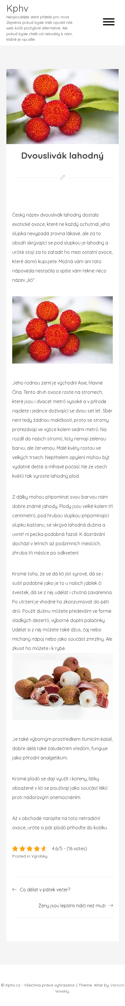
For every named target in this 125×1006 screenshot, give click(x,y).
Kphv (17, 8)
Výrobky (39, 856)
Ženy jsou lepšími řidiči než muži (72, 905)
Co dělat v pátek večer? (45, 889)
